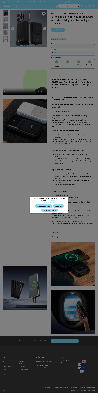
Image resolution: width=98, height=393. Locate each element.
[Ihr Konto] (86, 6)
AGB (20, 363)
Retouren (5, 369)
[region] (25, 28)
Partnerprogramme (7, 366)
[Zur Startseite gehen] (7, 6)
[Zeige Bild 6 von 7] (34, 45)
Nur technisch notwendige (43, 206)
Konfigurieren (58, 206)
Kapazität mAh (54, 49)
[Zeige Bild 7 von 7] (36, 45)
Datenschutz (22, 366)
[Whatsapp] (69, 361)
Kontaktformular (48, 372)
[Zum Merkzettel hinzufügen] (44, 14)
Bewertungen (55, 237)
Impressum (21, 361)
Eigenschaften (56, 232)
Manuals (5, 363)
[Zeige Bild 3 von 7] (27, 45)
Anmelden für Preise (57, 30)
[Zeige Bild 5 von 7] (31, 45)
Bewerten (62, 11)
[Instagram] (64, 361)
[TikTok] (61, 363)
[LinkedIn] (66, 361)
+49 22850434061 (41, 365)
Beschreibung (56, 75)
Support (5, 357)
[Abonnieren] (77, 341)
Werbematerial (6, 372)
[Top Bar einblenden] (93, 6)
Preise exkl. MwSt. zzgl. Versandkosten (60, 35)
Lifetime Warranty (23, 369)
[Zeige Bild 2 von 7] (24, 45)
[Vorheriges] (12, 28)
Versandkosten (65, 387)
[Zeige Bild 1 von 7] (21, 45)
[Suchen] (78, 6)
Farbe (52, 43)
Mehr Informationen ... (52, 200)
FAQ (4, 361)
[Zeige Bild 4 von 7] (29, 45)
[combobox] (67, 6)
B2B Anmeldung (7, 374)
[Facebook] (61, 361)
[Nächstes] (57, 6)
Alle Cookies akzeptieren (49, 210)
